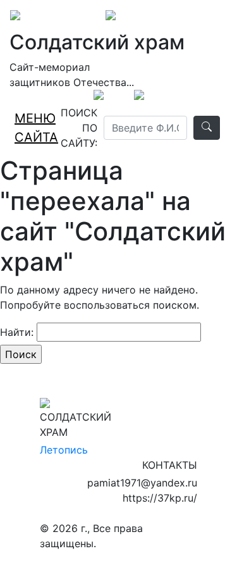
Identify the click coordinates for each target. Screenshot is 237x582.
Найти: (16, 332)
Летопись (64, 449)
